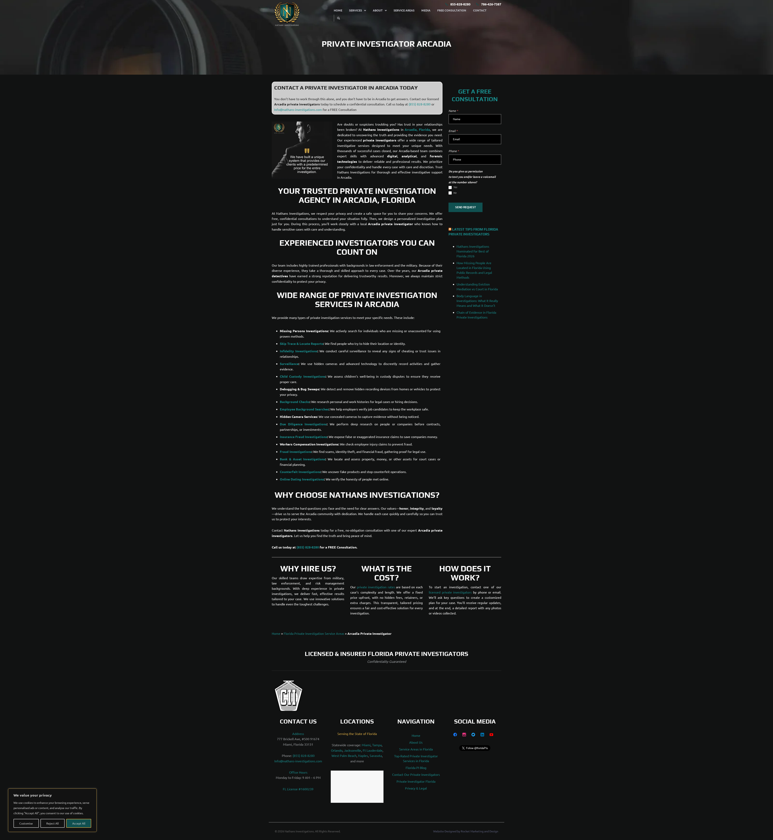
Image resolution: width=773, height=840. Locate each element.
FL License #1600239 (298, 789)
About (378, 10)
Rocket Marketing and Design (479, 836)
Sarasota (376, 756)
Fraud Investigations (296, 451)
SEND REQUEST (465, 207)
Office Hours (298, 772)
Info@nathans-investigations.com (298, 109)
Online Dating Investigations (302, 479)
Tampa (377, 745)
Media (425, 10)
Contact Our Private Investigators (416, 775)
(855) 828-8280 (420, 104)
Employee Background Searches (304, 409)
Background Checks (295, 402)
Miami (366, 745)
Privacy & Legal (416, 788)
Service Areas (404, 10)
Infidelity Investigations (298, 351)
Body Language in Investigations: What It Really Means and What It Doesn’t (477, 300)
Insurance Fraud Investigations (303, 437)
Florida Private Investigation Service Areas (314, 633)
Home (338, 10)
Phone (454, 151)
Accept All (78, 823)
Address (298, 734)
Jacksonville (352, 750)
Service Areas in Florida (416, 749)
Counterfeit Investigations (300, 472)
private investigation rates (376, 587)
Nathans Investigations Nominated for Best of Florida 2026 (473, 251)
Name (453, 110)
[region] (52, 810)
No (455, 192)
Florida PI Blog (416, 768)
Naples (363, 756)
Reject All (52, 823)
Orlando (336, 750)
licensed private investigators (450, 592)
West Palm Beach (344, 756)
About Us (416, 742)
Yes (455, 187)
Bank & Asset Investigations (302, 459)
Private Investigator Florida (416, 781)
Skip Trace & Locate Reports (301, 343)
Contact (480, 10)
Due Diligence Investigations (303, 424)
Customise (26, 823)
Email (453, 131)
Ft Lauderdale (372, 750)
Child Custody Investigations (303, 376)
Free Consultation (451, 10)
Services (355, 10)
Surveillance (289, 364)
